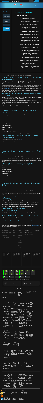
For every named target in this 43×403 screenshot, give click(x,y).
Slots (14, 5)
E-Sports (19, 247)
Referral (14, 235)
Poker (19, 245)
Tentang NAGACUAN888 (6, 16)
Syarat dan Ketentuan (7, 29)
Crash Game (38, 5)
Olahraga (32, 5)
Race (24, 5)
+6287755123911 (29, 234)
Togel (27, 5)
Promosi (14, 232)
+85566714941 (29, 232)
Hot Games (10, 5)
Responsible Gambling (6, 21)
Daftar (36, 1)
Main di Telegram (6, 1)
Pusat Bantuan (4, 235)
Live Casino (19, 5)
